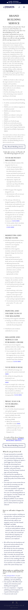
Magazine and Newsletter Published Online (14, 339)
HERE (7, 374)
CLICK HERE (10, 227)
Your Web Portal (14, 367)
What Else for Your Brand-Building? (12, 404)
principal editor (11, 576)
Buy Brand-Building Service (14, 147)
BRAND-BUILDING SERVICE (15, 440)
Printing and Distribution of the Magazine (13, 313)
